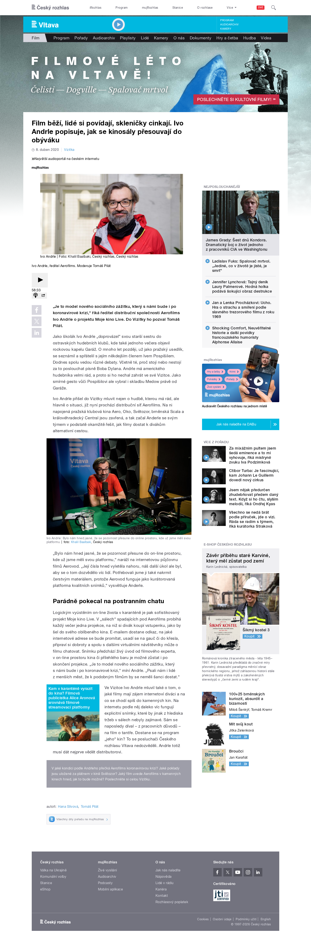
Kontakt (162, 896)
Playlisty (128, 38)
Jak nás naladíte (168, 870)
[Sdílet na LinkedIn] (36, 333)
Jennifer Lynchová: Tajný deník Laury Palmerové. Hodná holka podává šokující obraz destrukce (242, 286)
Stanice (177, 7)
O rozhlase (205, 7)
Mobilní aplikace (110, 889)
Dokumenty (200, 38)
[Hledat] (273, 7)
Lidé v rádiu (165, 883)
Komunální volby (53, 877)
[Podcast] (35, 296)
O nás (179, 38)
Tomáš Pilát (90, 807)
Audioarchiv (229, 24)
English (266, 919)
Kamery (225, 28)
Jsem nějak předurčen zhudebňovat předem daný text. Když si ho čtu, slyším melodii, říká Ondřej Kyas (253, 497)
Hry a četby (213, 371)
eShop (45, 889)
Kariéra (161, 889)
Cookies (203, 919)
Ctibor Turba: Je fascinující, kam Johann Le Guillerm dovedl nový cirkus (254, 475)
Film (36, 38)
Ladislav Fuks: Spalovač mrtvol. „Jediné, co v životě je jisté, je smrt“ (241, 266)
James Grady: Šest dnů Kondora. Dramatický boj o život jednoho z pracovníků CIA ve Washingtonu (236, 245)
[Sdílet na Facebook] (36, 310)
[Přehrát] (40, 280)
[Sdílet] (43, 296)
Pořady (81, 38)
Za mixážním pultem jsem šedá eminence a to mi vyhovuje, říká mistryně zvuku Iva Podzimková (252, 455)
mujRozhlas (150, 7)
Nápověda (164, 877)
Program (122, 7)
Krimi (232, 371)
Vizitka (69, 150)
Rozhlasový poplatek (172, 902)
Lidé (145, 38)
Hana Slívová (68, 807)
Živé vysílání (214, 386)
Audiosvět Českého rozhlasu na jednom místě (234, 406)
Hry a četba (227, 38)
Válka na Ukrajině (53, 870)
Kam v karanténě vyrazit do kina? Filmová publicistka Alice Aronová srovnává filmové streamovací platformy (71, 697)
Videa (266, 38)
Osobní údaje (222, 919)
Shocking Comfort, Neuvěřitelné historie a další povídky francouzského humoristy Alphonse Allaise (241, 335)
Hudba (249, 38)
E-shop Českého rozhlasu (228, 544)
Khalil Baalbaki (79, 257)
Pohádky (212, 379)
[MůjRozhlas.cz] (40, 168)
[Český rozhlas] (50, 7)
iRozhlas (96, 7)
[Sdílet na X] (36, 321)
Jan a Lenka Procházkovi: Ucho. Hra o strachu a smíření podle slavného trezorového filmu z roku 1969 (243, 309)
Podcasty (105, 883)
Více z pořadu (216, 442)
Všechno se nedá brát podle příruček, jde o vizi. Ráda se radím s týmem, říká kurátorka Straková (252, 519)
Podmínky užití (246, 919)
